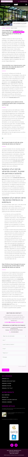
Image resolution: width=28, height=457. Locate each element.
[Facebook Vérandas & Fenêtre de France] (11, 445)
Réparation (5, 397)
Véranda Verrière (7, 402)
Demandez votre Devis (7, 1)
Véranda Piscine (6, 385)
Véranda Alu (5, 378)
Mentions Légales (14, 453)
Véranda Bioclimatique (8, 381)
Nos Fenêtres (6, 394)
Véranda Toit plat (7, 388)
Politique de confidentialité (14, 450)
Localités (8, 28)
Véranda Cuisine (6, 383)
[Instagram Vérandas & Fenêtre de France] (16, 445)
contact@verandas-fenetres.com (14, 322)
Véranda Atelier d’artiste (9, 399)
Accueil (3, 28)
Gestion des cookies (14, 451)
